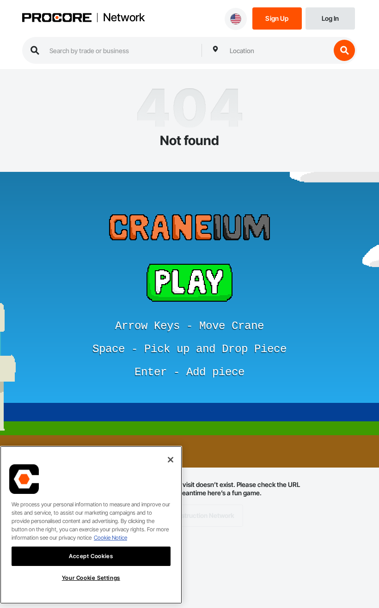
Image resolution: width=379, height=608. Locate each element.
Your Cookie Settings (91, 577)
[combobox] (277, 50)
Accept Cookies (91, 556)
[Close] (170, 460)
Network (124, 17)
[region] (91, 525)
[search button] (344, 50)
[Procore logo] (57, 18)
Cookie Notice (110, 537)
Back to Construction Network (189, 515)
